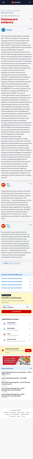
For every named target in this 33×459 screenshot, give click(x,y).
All (30, 368)
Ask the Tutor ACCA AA (13, 11)
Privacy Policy (15, 414)
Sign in (6, 263)
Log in (18, 416)
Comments (12, 416)
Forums (3, 11)
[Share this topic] (30, 19)
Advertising (13, 412)
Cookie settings (25, 414)
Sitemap (8, 414)
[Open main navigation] (3, 2)
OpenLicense (20, 412)
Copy (27, 306)
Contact (6, 412)
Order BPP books (16, 311)
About (27, 412)
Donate (28, 350)
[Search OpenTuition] (29, 2)
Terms (23, 416)
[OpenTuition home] (16, 2)
